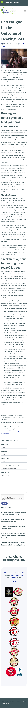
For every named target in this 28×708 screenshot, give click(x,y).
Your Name (4, 444)
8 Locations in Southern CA (14, 573)
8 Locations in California (11, 2)
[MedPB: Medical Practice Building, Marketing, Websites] (19, 701)
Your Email (4, 451)
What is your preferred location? (10, 465)
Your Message (5, 472)
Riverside (12, 577)
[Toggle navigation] (25, 11)
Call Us (14, 581)
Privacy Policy (4, 701)
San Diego (19, 575)
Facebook (2, 706)
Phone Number (5, 458)
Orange (12, 575)
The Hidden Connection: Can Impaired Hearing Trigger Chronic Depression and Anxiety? (13, 535)
